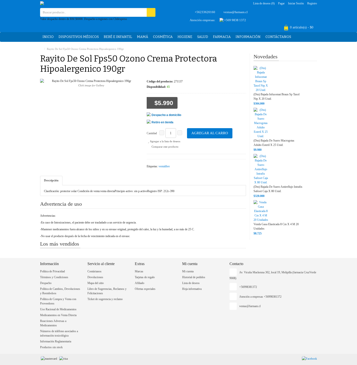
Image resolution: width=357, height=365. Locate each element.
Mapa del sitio (95, 283)
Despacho (45, 283)
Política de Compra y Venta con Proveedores (58, 301)
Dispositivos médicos (79, 37)
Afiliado (139, 283)
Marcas (139, 271)
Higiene (185, 37)
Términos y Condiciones (54, 277)
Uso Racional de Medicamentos (58, 309)
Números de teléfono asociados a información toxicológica (59, 333)
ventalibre (164, 166)
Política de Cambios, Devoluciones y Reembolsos (60, 291)
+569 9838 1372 (234, 20)
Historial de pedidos (193, 277)
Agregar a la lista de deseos (164, 141)
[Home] (41, 48)
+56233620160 (205, 12)
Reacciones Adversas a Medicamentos (53, 323)
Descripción (51, 180)
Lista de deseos (191, 283)
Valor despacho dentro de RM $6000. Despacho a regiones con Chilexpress (83, 19)
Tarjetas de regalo (145, 277)
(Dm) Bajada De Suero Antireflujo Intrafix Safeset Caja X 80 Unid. (278, 189)
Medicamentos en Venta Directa (58, 315)
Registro (312, 3)
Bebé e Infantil (118, 37)
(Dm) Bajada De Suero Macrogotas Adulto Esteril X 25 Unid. (274, 143)
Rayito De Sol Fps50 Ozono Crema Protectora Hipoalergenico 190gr (85, 48)
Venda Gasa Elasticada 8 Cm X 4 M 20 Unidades (276, 226)
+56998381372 (248, 287)
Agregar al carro (209, 133)
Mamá (142, 37)
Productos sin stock (51, 347)
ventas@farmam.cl (235, 12)
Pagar (281, 3)
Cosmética (163, 37)
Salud (202, 37)
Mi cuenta (188, 271)
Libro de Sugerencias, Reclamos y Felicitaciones (107, 291)
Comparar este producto (164, 146)
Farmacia (222, 37)
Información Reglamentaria (55, 341)
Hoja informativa (192, 289)
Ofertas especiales (145, 289)
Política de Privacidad (52, 271)
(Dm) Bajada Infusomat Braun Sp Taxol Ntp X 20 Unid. (276, 96)
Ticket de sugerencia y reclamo (105, 299)
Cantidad (152, 133)
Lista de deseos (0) (264, 3)
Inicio (48, 37)
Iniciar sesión (296, 3)
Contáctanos (278, 37)
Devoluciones (95, 277)
